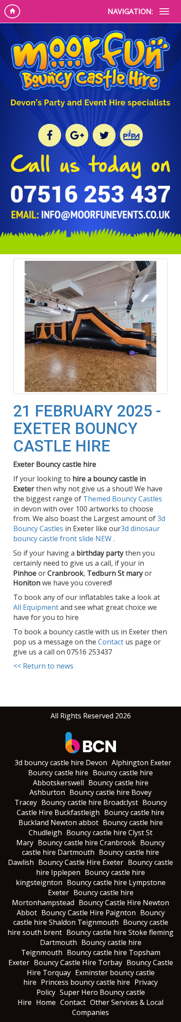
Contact (110, 642)
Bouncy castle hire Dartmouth (93, 848)
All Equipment (35, 607)
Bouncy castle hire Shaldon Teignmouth (89, 918)
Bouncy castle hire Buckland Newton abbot (91, 817)
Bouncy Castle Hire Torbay (78, 962)
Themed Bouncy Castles (122, 499)
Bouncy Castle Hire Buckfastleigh (92, 807)
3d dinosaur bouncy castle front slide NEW (86, 533)
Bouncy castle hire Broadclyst (89, 802)
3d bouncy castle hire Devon (60, 762)
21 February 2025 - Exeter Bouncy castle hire (87, 428)
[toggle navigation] (164, 11)
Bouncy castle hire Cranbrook (87, 842)
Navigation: (130, 11)
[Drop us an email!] (90, 218)
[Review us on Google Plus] (76, 135)
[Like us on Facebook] (49, 135)
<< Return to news (43, 666)
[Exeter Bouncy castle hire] (90, 326)
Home (46, 1002)
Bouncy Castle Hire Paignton (88, 912)
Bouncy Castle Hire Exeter (80, 862)
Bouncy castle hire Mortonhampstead (73, 897)
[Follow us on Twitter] (104, 135)
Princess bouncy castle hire (85, 982)
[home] (12, 11)
